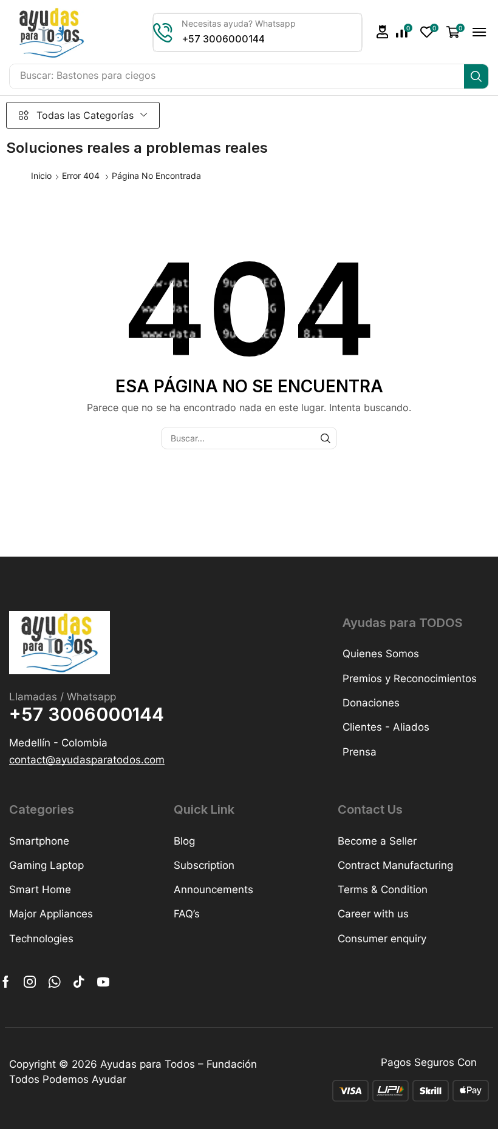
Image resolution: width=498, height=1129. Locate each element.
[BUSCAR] (326, 438)
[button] (383, 32)
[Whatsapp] (54, 982)
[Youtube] (103, 982)
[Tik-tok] (79, 982)
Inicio (41, 175)
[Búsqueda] (476, 76)
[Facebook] (6, 982)
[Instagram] (30, 982)
